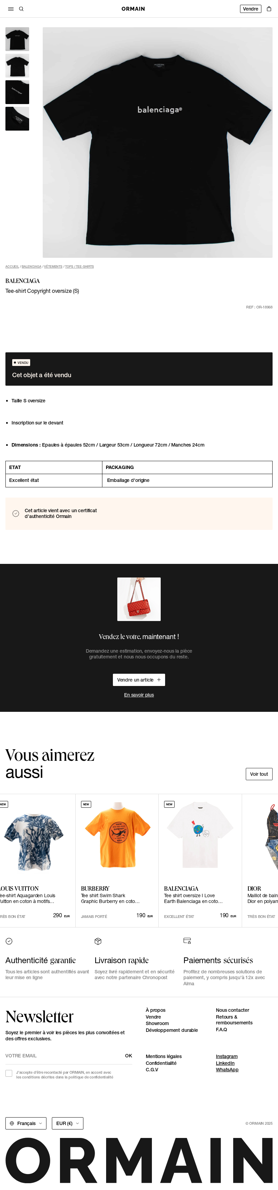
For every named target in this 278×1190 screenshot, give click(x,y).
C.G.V (152, 1070)
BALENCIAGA (31, 266)
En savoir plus (139, 695)
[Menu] (10, 8)
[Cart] (269, 9)
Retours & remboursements (234, 1020)
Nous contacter (232, 1010)
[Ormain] (133, 9)
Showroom (157, 1023)
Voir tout (259, 774)
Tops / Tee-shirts (79, 266)
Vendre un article (135, 680)
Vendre (250, 9)
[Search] (21, 9)
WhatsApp (227, 1070)
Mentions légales (164, 1056)
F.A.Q (221, 1029)
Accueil (12, 266)
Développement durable (172, 1030)
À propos (155, 1010)
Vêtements (53, 266)
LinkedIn (225, 1063)
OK (128, 1056)
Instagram (227, 1056)
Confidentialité (161, 1063)
